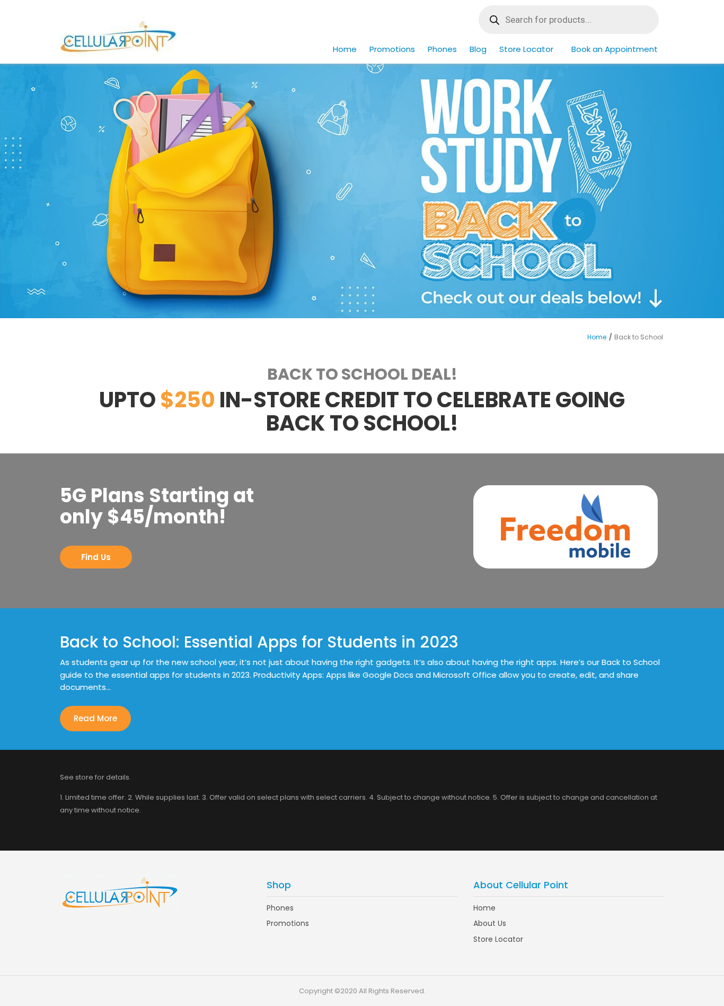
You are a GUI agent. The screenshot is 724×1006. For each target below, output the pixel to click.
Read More (95, 718)
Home (345, 49)
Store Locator (526, 49)
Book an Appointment (614, 49)
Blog (478, 49)
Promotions (392, 49)
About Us (489, 923)
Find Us (96, 557)
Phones (442, 49)
